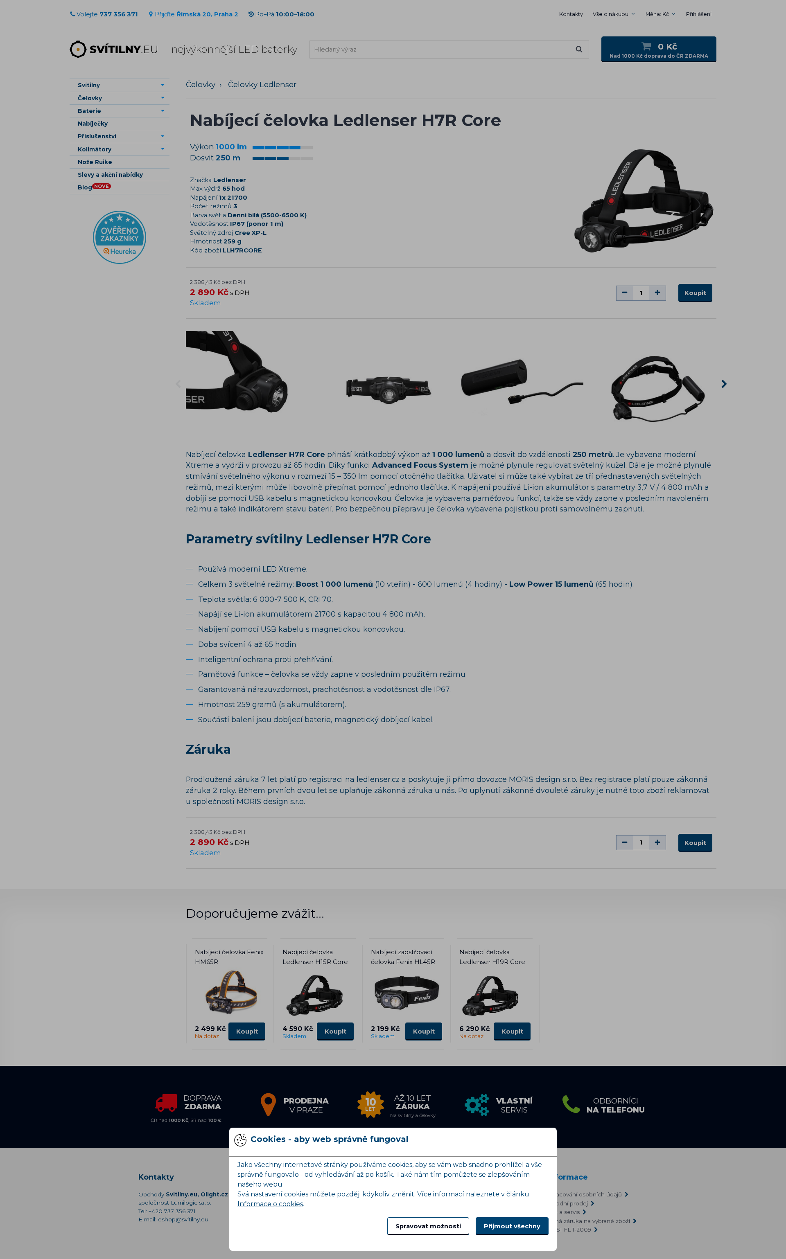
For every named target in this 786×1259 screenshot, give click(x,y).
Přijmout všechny (512, 1226)
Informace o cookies (270, 1204)
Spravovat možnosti (428, 1226)
